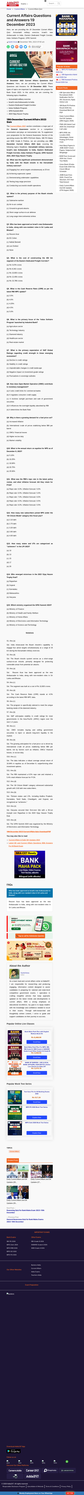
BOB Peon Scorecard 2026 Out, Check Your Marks (67, 158)
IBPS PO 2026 (11, 1255)
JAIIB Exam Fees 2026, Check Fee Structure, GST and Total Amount (67, 178)
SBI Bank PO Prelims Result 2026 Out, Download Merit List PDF (67, 109)
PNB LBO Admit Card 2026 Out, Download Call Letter (67, 127)
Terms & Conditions (52, 1486)
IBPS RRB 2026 (12, 1248)
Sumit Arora (13, 42)
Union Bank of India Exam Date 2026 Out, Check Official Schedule (67, 168)
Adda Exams (35, 1272)
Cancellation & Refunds (35, 1486)
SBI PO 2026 (11, 1241)
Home (9, 9)
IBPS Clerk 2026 (12, 1245)
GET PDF (70, 1493)
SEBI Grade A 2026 (37, 1248)
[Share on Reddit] (16, 46)
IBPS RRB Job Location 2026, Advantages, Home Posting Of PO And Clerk (66, 137)
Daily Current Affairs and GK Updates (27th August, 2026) (67, 188)
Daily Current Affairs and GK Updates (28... (17, 1180)
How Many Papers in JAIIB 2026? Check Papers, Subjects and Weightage (67, 149)
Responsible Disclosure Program (14, 1486)
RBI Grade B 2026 (37, 1241)
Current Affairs (19, 9)
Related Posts (13, 1160)
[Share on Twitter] (25, 46)
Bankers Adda (36, 1265)
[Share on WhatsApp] (8, 46)
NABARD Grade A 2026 (39, 1245)
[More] (45, 1)
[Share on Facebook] (21, 46)
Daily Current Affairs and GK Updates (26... (17, 1201)
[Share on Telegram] (12, 46)
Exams (23, 4)
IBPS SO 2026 (11, 1251)
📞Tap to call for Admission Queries (30, 936)
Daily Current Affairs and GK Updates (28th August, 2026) (67, 118)
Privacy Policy (66, 1486)
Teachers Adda (36, 1275)
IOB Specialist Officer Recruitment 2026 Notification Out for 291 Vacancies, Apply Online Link (67, 97)
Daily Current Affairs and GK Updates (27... (41, 1180)
